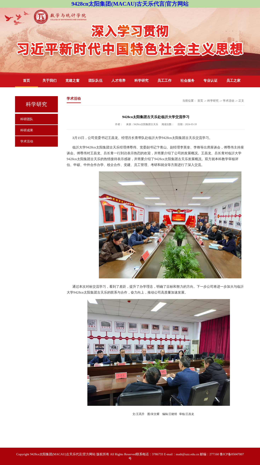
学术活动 (26, 141)
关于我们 (49, 80)
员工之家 (233, 80)
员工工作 (164, 80)
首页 (26, 80)
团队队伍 (95, 80)
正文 (241, 100)
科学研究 (141, 80)
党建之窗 (72, 80)
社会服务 (187, 80)
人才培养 (118, 80)
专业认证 (210, 80)
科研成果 (26, 130)
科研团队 (26, 119)
